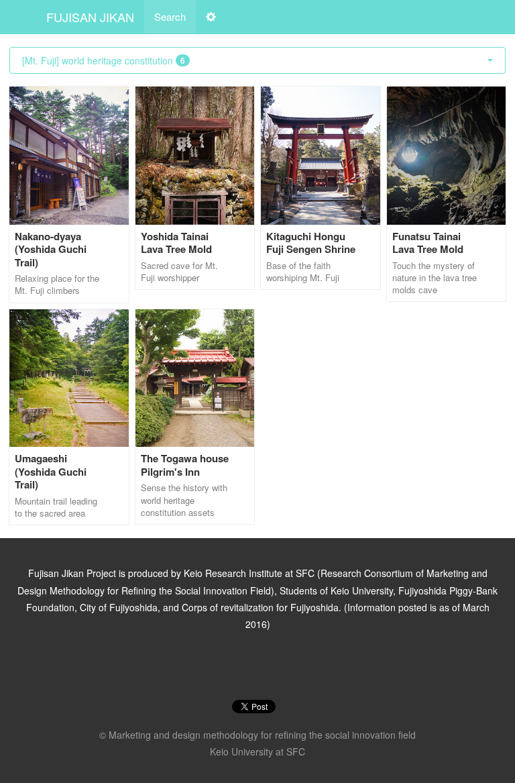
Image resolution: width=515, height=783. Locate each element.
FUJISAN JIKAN (90, 16)
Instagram (240, 666)
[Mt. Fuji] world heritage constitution (103, 60)
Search (170, 16)
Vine (275, 666)
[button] (211, 17)
